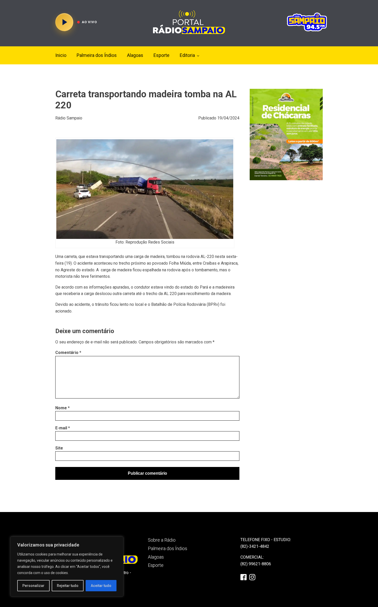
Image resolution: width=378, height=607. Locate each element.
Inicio (60, 55)
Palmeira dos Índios (97, 55)
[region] (66, 566)
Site (59, 448)
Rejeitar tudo (67, 586)
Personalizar (33, 586)
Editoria (187, 55)
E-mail (62, 428)
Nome (62, 407)
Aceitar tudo (101, 586)
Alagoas (135, 55)
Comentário (68, 352)
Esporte (161, 55)
